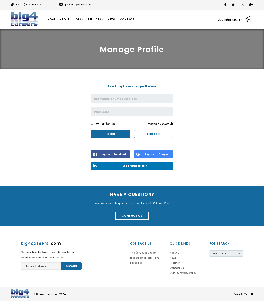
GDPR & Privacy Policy (183, 273)
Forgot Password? (160, 123)
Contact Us (132, 216)
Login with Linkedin (135, 165)
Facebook (136, 263)
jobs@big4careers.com (79, 4)
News (173, 258)
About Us (175, 253)
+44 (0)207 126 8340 (28, 4)
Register (153, 134)
